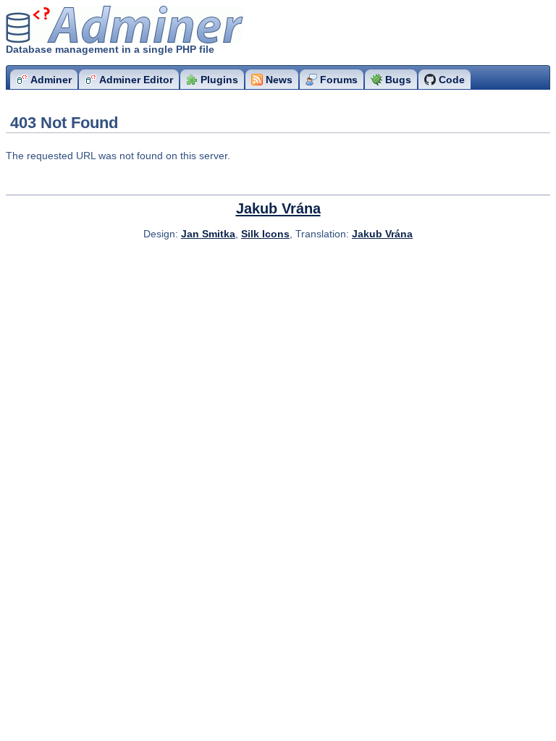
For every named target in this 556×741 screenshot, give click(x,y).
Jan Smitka (208, 234)
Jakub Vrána (278, 208)
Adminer (91, 25)
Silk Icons (265, 234)
